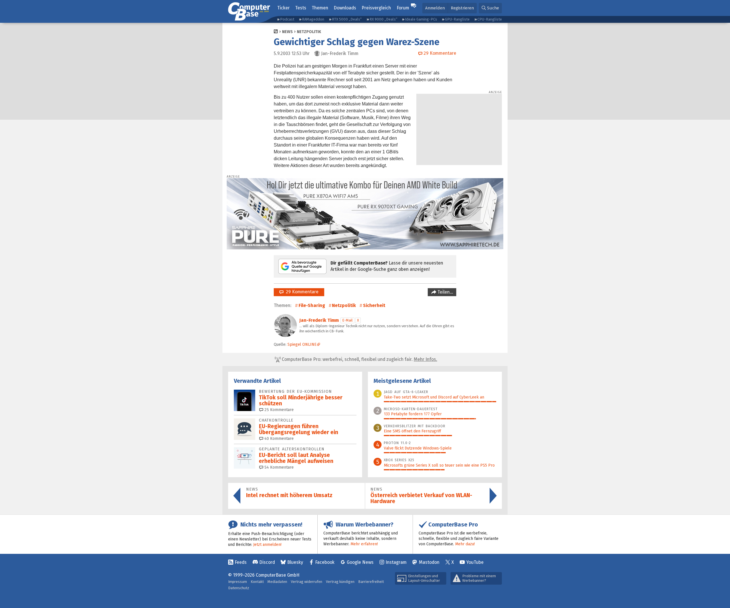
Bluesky (295, 562)
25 (278, 409)
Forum (403, 8)
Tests (300, 8)
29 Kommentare (301, 291)
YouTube (475, 562)
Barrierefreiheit (371, 581)
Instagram (396, 562)
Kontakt (257, 581)
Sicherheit (374, 305)
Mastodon (429, 562)
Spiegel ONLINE (302, 344)
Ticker (283, 8)
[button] (490, 8)
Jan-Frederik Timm (319, 320)
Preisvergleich (376, 8)
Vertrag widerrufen (306, 581)
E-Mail (347, 320)
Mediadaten (277, 581)
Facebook (324, 562)
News (287, 31)
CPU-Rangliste (489, 19)
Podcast (287, 19)
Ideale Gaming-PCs (421, 19)
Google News (360, 562)
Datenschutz (238, 588)
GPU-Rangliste (457, 19)
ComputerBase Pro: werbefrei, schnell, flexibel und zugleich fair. (359, 359)
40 (278, 438)
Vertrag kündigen (340, 581)
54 (278, 467)
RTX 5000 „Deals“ (347, 19)
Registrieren (462, 8)
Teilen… (444, 292)
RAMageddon (313, 19)
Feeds (241, 562)
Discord (267, 562)
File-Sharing (312, 305)
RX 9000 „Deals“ (383, 19)
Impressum (237, 581)
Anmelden (435, 8)
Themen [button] (320, 8)
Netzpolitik (309, 31)
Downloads (345, 8)
